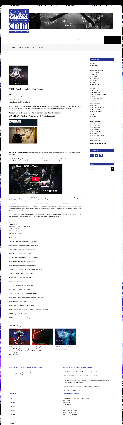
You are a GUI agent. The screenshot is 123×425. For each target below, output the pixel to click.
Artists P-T (12, 413)
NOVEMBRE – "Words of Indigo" (41, 347)
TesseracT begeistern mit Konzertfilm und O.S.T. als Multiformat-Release (16, 349)
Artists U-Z (12, 417)
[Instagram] (101, 155)
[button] (78, 40)
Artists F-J (12, 404)
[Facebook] (92, 155)
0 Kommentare (20, 353)
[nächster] (74, 341)
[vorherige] (10, 341)
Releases (12, 421)
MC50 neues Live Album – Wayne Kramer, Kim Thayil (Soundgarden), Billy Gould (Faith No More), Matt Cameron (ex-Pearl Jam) (87, 379)
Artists (11, 396)
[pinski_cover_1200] (18, 75)
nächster (79, 58)
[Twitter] (96, 155)
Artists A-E (12, 400)
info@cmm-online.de (71, 412)
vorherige (72, 58)
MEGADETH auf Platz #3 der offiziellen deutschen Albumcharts (80, 370)
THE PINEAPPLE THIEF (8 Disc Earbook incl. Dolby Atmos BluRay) (81, 374)
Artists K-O (12, 409)
